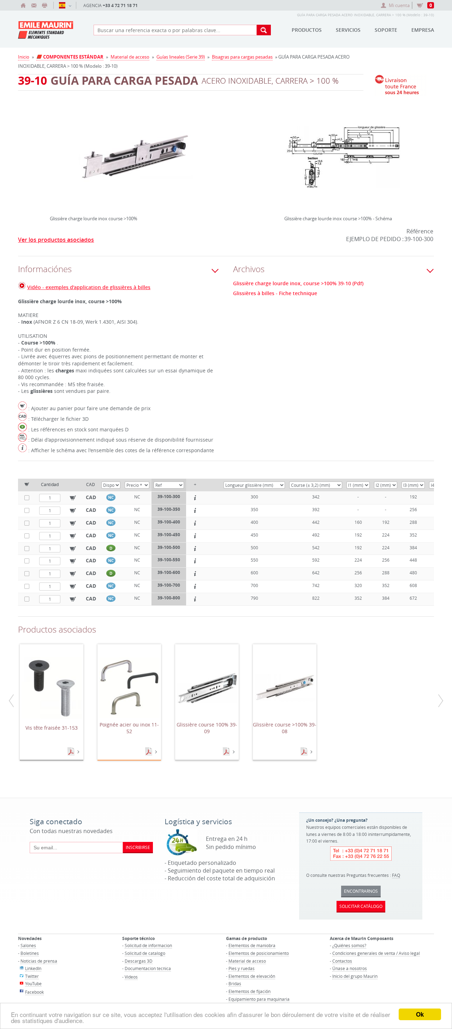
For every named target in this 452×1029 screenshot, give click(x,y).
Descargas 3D (139, 961)
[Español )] (65, 5)
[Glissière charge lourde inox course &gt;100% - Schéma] (343, 161)
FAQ (396, 875)
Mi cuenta (399, 5)
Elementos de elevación (251, 976)
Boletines (29, 953)
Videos (131, 977)
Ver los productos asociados (56, 240)
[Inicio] (23, 5)
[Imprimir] (44, 5)
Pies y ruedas (241, 968)
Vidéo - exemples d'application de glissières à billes (88, 287)
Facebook (34, 992)
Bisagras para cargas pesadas (242, 57)
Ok (420, 1014)
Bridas (234, 983)
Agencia (110, 5)
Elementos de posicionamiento (258, 953)
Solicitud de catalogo (145, 953)
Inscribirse (138, 847)
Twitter (32, 976)
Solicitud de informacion (148, 945)
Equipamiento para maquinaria (259, 999)
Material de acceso (130, 57)
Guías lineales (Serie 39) (180, 57)
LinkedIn (33, 968)
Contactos (342, 961)
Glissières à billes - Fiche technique (275, 293)
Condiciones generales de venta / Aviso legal (376, 953)
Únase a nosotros (349, 968)
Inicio (23, 57)
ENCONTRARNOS (361, 891)
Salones (28, 945)
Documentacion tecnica (148, 968)
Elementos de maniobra (251, 945)
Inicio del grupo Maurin (354, 976)
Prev (51, 148)
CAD (91, 497)
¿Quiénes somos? (349, 945)
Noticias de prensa (38, 961)
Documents (72, 752)
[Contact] (34, 5)
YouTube (33, 983)
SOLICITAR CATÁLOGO (360, 906)
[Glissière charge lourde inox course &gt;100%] (135, 161)
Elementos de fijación (249, 991)
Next (219, 148)
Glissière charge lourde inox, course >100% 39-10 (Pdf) (298, 283)
